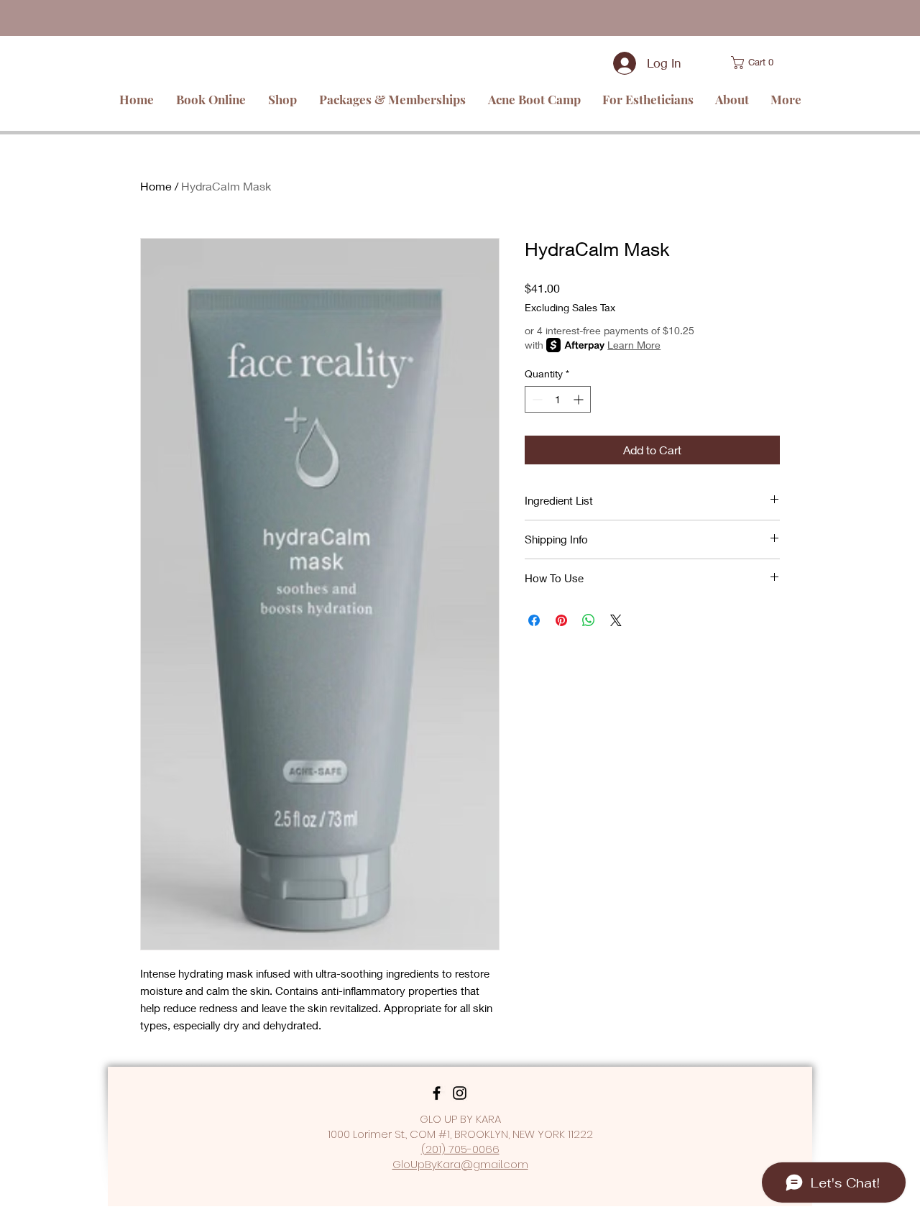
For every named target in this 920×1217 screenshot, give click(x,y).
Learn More (634, 345)
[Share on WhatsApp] (588, 620)
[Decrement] (536, 399)
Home (156, 186)
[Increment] (580, 399)
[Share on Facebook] (534, 620)
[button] (736, 62)
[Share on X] (616, 620)
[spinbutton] (558, 399)
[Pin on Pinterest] (561, 620)
